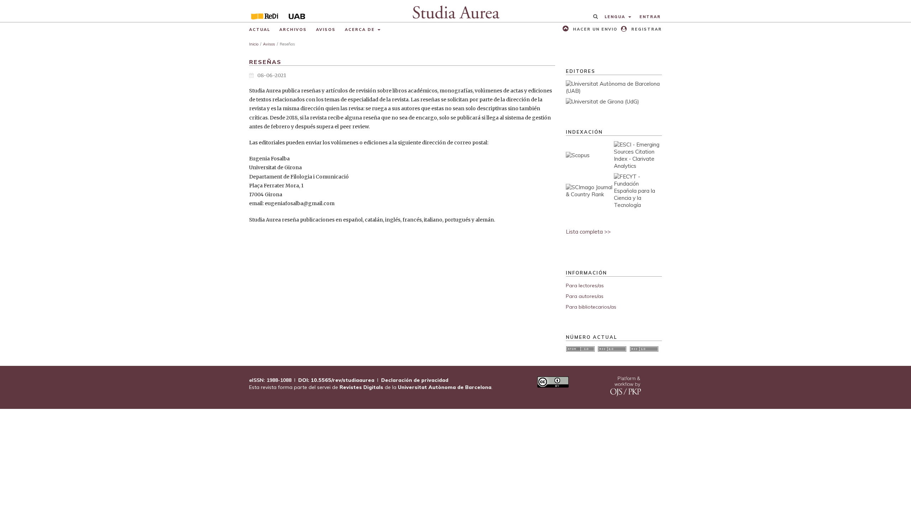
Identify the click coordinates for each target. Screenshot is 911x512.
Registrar (646, 29)
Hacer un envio (594, 29)
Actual (259, 29)
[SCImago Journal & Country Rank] (590, 194)
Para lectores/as (585, 285)
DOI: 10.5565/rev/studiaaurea (336, 380)
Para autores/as (585, 296)
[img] (456, 11)
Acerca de (360, 29)
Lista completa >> (588, 231)
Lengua (616, 16)
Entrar (650, 16)
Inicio (253, 44)
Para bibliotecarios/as (591, 307)
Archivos (293, 29)
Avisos (326, 29)
